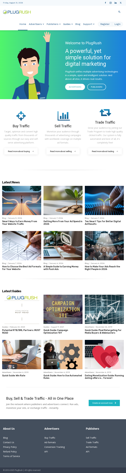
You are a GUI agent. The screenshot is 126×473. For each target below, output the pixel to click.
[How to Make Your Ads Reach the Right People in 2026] (104, 245)
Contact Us (8, 442)
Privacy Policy (10, 446)
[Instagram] (110, 3)
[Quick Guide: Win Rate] (21, 354)
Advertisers (35, 24)
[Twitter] (120, 3)
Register (105, 24)
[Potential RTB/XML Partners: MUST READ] (21, 309)
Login (117, 24)
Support (87, 24)
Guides (67, 24)
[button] (119, 11)
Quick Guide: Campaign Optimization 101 (55, 331)
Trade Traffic (92, 442)
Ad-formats (50, 442)
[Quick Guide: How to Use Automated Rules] (63, 354)
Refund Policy (10, 451)
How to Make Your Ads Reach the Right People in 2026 (102, 268)
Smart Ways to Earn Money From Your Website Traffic (19, 222)
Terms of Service (11, 456)
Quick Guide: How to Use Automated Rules (62, 377)
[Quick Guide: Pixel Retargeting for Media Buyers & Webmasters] (104, 309)
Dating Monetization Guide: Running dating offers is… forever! (104, 377)
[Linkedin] (115, 3)
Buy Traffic (49, 437)
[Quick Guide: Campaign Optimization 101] (63, 309)
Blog (77, 24)
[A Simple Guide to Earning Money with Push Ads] (63, 245)
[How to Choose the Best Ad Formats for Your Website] (21, 245)
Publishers (52, 24)
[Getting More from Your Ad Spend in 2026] (63, 200)
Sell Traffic (91, 437)
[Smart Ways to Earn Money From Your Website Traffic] (21, 200)
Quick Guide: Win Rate (13, 375)
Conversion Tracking (54, 446)
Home (22, 24)
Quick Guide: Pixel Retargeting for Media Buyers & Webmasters (103, 331)
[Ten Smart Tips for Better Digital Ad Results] (104, 200)
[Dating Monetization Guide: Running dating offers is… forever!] (104, 354)
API (46, 451)
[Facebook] (105, 3)
